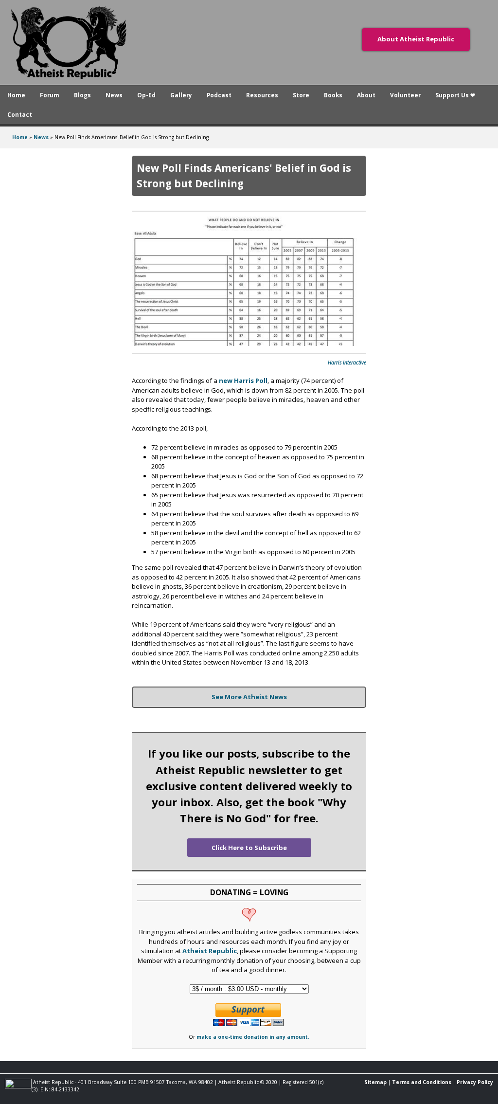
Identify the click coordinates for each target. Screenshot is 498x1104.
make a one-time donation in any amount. (252, 1036)
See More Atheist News (249, 696)
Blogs (82, 95)
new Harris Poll (243, 380)
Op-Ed (146, 95)
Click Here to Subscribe (249, 847)
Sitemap (375, 1082)
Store (301, 95)
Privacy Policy (475, 1082)
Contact (19, 114)
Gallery (181, 95)
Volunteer (405, 95)
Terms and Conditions (421, 1082)
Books (333, 95)
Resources (262, 95)
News (114, 95)
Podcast (219, 95)
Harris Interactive (347, 362)
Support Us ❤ (455, 95)
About (366, 95)
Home (16, 95)
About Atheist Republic (415, 39)
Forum (49, 95)
